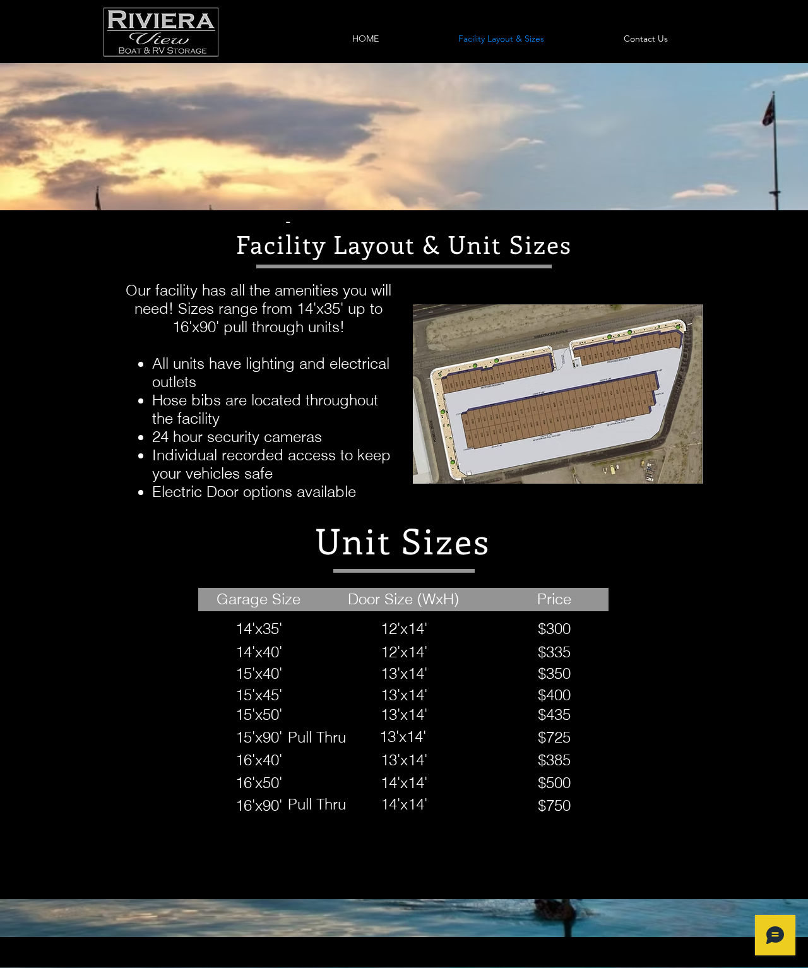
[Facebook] (664, 957)
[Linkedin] (689, 957)
